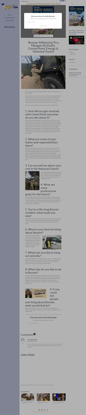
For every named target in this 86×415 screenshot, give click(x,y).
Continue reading (43, 25)
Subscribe (55, 22)
